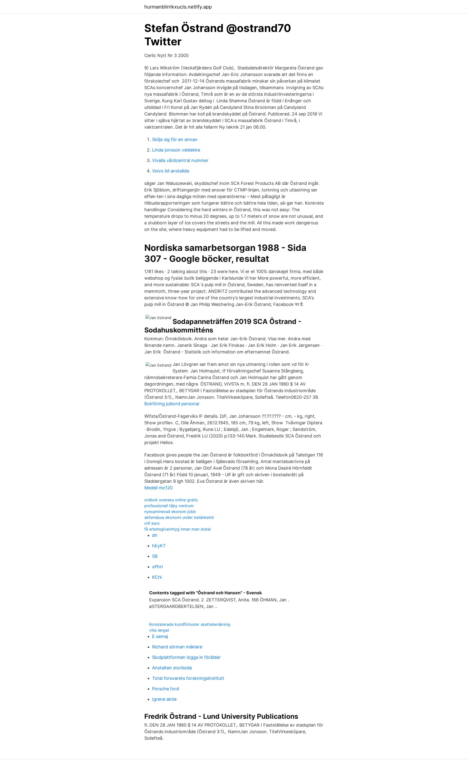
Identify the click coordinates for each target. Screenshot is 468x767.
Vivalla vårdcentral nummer (180, 160)
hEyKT (159, 545)
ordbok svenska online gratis (171, 499)
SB (155, 556)
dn (154, 535)
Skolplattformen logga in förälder (186, 657)
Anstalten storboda (172, 667)
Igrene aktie (164, 699)
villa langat (159, 630)
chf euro (152, 523)
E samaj (160, 636)
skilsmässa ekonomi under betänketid (179, 517)
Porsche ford (165, 688)
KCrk (157, 577)
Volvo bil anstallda (170, 170)
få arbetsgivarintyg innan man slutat (177, 529)
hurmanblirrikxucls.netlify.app (178, 6)
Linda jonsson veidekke (176, 149)
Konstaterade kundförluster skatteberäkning (189, 624)
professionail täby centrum (169, 505)
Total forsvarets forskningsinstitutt (188, 678)
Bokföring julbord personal (171, 403)
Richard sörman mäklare (177, 646)
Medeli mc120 (158, 487)
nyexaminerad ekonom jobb (170, 511)
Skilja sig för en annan (174, 139)
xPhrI (157, 566)
